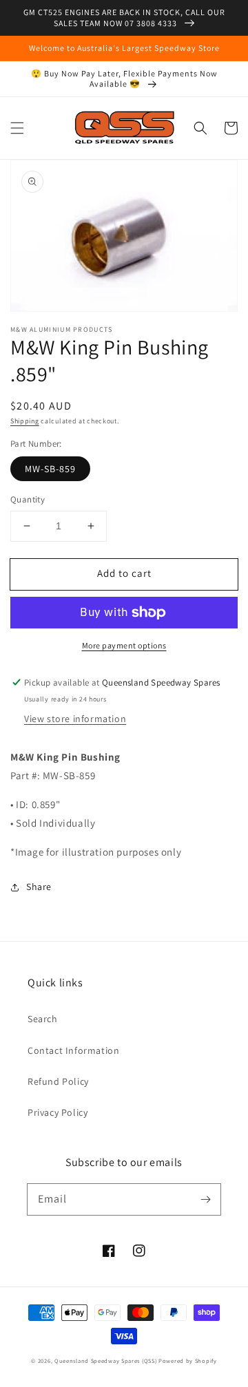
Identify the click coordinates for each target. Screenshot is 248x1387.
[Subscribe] (205, 1199)
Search (43, 1019)
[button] (17, 128)
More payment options (124, 645)
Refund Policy (58, 1081)
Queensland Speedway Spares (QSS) (105, 1360)
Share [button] (39, 886)
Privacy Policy (57, 1112)
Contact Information (73, 1050)
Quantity (27, 499)
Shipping (24, 420)
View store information (75, 718)
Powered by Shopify (187, 1360)
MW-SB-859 (50, 469)
